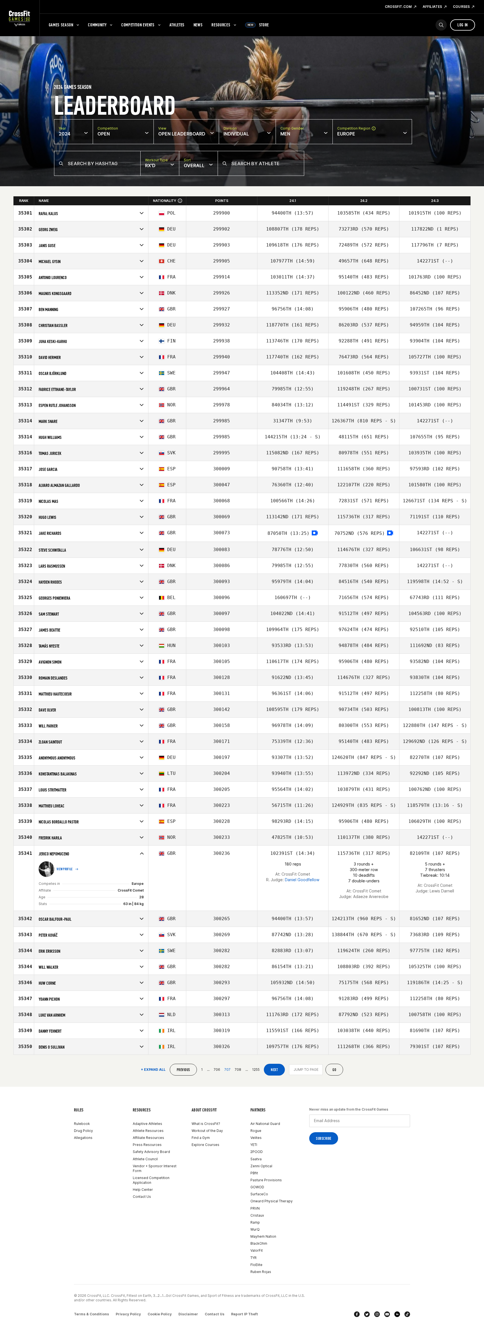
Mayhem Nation (263, 1236)
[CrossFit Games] (20, 18)
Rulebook (82, 1124)
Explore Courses (205, 1145)
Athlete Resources (148, 1131)
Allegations (83, 1138)
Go (334, 1069)
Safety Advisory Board (151, 1152)
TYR (253, 1258)
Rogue (255, 1131)
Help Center (143, 1189)
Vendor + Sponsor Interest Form (154, 1168)
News (198, 24)
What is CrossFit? (206, 1124)
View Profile (65, 869)
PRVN (255, 1208)
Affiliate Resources (148, 1138)
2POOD (256, 1152)
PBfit (254, 1173)
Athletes (177, 24)
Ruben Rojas (260, 1272)
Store (258, 24)
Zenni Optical (261, 1166)
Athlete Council (145, 1159)
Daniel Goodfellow (302, 879)
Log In (462, 24)
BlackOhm (258, 1243)
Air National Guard (265, 1124)
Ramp (255, 1222)
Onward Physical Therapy (271, 1201)
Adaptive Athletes (147, 1124)
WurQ (255, 1229)
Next (274, 1069)
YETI (253, 1145)
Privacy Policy (128, 1314)
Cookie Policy (160, 1314)
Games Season (61, 24)
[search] (441, 25)
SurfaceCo (259, 1194)
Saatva (256, 1159)
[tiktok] (407, 1314)
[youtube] (387, 1314)
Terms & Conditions (91, 1314)
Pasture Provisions (266, 1180)
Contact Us (142, 1196)
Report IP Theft (244, 1314)
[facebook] (357, 1314)
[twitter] (367, 1314)
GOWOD (257, 1187)
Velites (256, 1138)
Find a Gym (201, 1138)
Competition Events (138, 24)
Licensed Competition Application (151, 1180)
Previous (183, 1069)
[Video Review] (315, 533)
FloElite (256, 1265)
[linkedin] (397, 1314)
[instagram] (377, 1314)
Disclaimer (188, 1314)
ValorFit (256, 1250)
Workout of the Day (207, 1131)
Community (97, 24)
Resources (220, 24)
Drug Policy (83, 1131)
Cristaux (257, 1215)
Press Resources (147, 1145)
